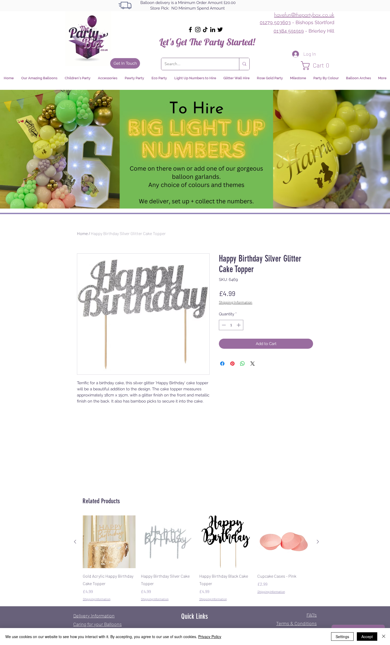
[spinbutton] (231, 325)
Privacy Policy (209, 636)
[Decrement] (223, 325)
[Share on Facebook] (222, 363)
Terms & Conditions (296, 623)
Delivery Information (94, 616)
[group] (196, 558)
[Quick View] (109, 541)
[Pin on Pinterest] (232, 363)
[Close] (383, 636)
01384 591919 (289, 31)
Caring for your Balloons (97, 624)
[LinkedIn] (212, 29)
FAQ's (311, 615)
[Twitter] (220, 29)
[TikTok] (205, 29)
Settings (342, 636)
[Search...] (244, 64)
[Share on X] (252, 363)
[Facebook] (190, 29)
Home (82, 233)
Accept (367, 636)
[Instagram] (197, 29)
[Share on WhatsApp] (242, 363)
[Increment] (239, 325)
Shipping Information (235, 302)
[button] (317, 65)
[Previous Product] (75, 541)
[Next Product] (318, 541)
